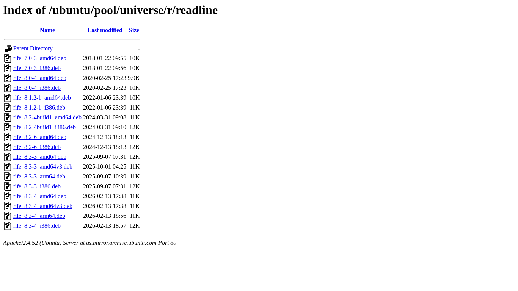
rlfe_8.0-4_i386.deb (37, 87)
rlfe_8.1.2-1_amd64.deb (42, 97)
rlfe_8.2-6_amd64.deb (39, 137)
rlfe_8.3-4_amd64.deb (39, 196)
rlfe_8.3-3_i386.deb (37, 186)
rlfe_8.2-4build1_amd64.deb (47, 117)
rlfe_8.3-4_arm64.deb (39, 216)
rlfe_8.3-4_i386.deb (37, 225)
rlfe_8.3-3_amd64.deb (39, 156)
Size (134, 30)
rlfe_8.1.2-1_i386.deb (39, 107)
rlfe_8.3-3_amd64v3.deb (42, 166)
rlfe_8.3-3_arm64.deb (39, 176)
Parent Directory (33, 48)
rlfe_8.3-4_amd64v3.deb (42, 206)
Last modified (104, 30)
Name (47, 30)
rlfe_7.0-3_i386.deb (37, 68)
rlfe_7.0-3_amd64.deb (39, 58)
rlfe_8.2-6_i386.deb (37, 147)
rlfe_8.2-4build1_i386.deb (44, 127)
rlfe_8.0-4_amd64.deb (39, 78)
